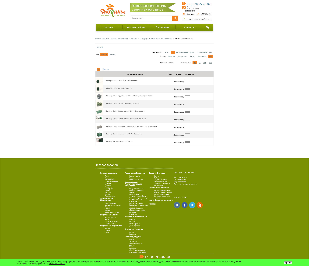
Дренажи (132, 245)
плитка (112, 54)
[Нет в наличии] (187, 81)
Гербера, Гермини (111, 181)
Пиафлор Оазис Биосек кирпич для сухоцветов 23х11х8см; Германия (131, 126)
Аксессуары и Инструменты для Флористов (133, 184)
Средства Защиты (135, 243)
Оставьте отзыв (180, 179)
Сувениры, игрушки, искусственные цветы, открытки (137, 210)
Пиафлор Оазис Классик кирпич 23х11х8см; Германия (126, 111)
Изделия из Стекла (109, 214)
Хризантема (109, 178)
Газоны (132, 219)
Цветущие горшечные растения (162, 197)
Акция (192, 56)
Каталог (109, 27)
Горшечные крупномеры (162, 190)
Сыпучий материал (136, 189)
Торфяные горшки (160, 181)
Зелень (107, 194)
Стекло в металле (111, 221)
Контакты (189, 27)
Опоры (131, 247)
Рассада (132, 221)
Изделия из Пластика (135, 173)
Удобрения (133, 241)
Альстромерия (110, 180)
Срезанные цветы (108, 173)
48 (199, 62)
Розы (107, 176)
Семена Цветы (134, 225)
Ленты (107, 207)
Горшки (107, 230)
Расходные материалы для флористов (138, 206)
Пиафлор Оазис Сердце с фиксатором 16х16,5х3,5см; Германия (129, 96)
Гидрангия (108, 187)
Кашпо (107, 228)
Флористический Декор (137, 196)
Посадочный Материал (136, 216)
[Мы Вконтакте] (177, 205)
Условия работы (136, 27)
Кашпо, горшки (110, 218)
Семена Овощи (134, 223)
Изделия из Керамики (111, 225)
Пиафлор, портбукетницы (138, 198)
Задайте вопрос (180, 182)
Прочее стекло (110, 223)
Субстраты (133, 248)
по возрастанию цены (185, 52)
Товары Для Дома (133, 236)
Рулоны (107, 210)
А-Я (167, 52)
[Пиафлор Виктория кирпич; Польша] (99, 142)
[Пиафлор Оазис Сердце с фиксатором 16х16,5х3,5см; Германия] (99, 96)
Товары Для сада (157, 173)
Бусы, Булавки (134, 194)
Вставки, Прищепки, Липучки (136, 191)
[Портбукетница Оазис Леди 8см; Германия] (99, 81)
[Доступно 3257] (187, 112)
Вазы (107, 219)
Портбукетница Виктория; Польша (119, 88)
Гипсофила (109, 189)
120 (204, 62)
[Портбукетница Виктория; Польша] (99, 88)
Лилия (107, 190)
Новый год (133, 214)
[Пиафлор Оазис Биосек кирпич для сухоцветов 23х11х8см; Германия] (99, 126)
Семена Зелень (134, 227)
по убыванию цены (204, 52)
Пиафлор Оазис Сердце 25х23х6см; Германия (122, 103)
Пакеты (107, 209)
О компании (162, 27)
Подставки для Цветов (137, 250)
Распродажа (182, 56)
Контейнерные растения (161, 200)
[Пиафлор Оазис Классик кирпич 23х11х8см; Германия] (99, 111)
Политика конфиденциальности (186, 184)
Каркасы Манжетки (112, 212)
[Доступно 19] (187, 89)
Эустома (108, 192)
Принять (288, 263)
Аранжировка (110, 196)
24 (195, 62)
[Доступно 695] (187, 142)
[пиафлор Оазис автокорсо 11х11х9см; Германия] (99, 134)
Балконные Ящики (136, 180)
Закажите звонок (180, 177)
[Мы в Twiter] (192, 205)
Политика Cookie (57, 263)
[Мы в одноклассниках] (200, 205)
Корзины (132, 234)
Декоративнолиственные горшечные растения (163, 193)
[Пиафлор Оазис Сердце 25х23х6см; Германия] (99, 104)
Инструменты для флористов (135, 200)
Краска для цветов (136, 203)
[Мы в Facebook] (185, 205)
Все (210, 56)
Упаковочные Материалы (106, 199)
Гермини (108, 183)
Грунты (131, 239)
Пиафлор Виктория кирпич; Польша (119, 141)
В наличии (202, 56)
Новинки (171, 56)
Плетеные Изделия (134, 229)
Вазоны (132, 178)
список (104, 54)
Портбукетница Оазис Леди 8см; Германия (121, 80)
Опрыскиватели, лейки (137, 252)
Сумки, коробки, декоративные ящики (113, 204)
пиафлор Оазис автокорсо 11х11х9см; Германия (124, 134)
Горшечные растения (159, 187)
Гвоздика (108, 185)
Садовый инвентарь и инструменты (162, 184)
